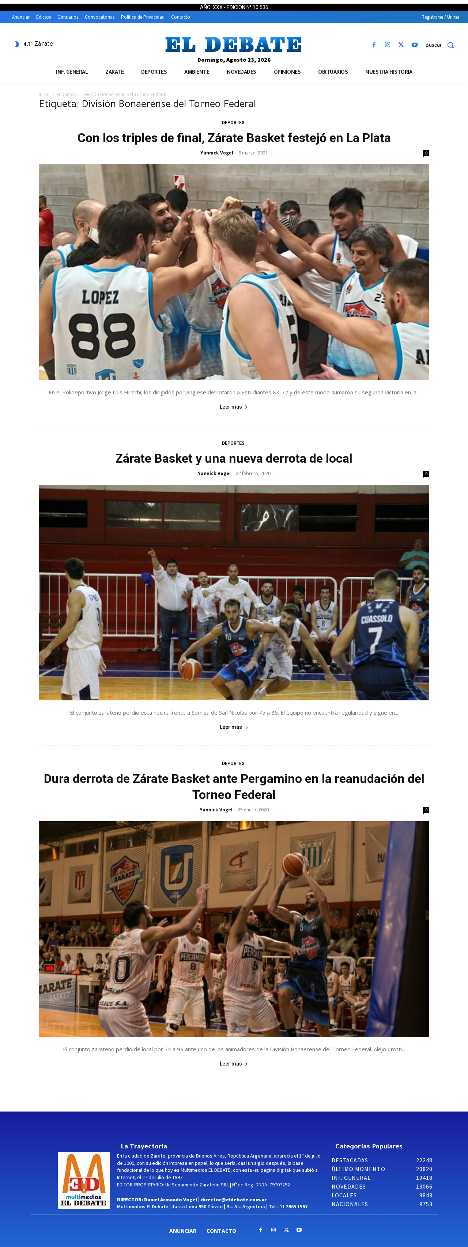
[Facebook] (374, 45)
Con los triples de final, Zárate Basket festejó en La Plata (234, 137)
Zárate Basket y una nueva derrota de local (234, 458)
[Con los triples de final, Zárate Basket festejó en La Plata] (234, 272)
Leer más (231, 407)
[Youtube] (415, 45)
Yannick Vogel (216, 153)
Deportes (233, 122)
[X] (401, 45)
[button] (442, 45)
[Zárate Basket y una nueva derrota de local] (234, 593)
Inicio (44, 94)
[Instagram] (387, 45)
